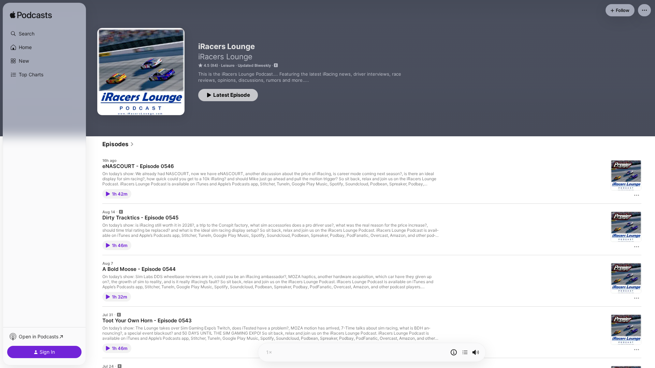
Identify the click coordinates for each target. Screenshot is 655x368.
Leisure (228, 65)
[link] (118, 144)
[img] (31, 15)
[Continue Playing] (465, 352)
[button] (44, 34)
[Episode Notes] (454, 352)
